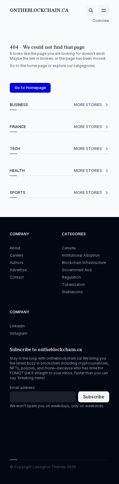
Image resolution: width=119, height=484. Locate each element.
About (15, 248)
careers (16, 255)
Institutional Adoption (81, 255)
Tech (56, 148)
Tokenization (73, 284)
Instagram (18, 333)
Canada (69, 248)
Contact (17, 277)
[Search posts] (91, 10)
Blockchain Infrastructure (84, 262)
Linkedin (17, 326)
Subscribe (93, 396)
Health (56, 170)
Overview (100, 20)
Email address (22, 387)
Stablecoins (72, 292)
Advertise (18, 270)
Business (56, 104)
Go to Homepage (30, 87)
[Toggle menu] (103, 10)
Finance (56, 126)
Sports (56, 192)
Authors (16, 262)
